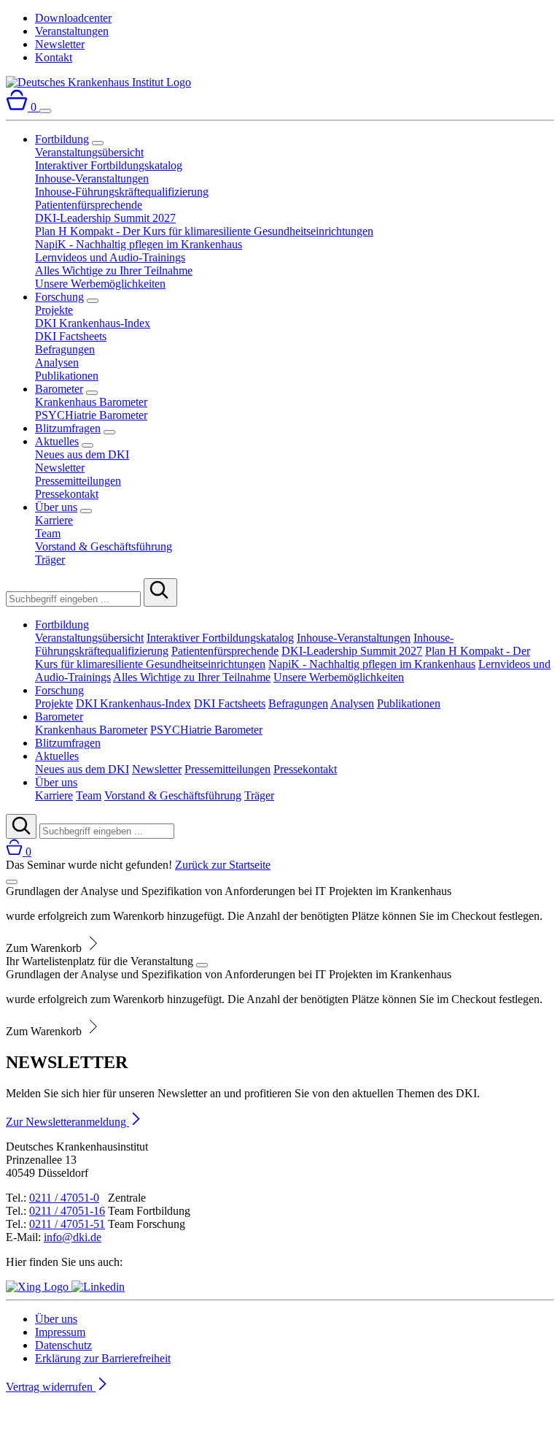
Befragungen (65, 349)
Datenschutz (63, 1345)
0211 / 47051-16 (67, 1211)
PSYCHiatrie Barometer (91, 415)
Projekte (54, 310)
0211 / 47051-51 (67, 1224)
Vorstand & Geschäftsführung (103, 546)
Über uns (56, 507)
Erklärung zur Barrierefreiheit (103, 1358)
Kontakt (53, 57)
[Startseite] (98, 82)
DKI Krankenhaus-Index (92, 323)
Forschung (59, 297)
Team (48, 533)
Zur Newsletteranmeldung (67, 1122)
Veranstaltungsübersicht (89, 152)
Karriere (54, 520)
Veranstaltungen (72, 31)
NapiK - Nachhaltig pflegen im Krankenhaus (138, 244)
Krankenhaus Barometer (91, 402)
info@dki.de (72, 1237)
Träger (50, 559)
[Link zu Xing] (38, 1287)
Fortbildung (62, 139)
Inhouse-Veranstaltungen (92, 178)
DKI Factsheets (70, 336)
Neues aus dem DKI (82, 454)
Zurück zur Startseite (223, 865)
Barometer (59, 389)
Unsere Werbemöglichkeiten (100, 283)
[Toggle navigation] (45, 111)
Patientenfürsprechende (88, 205)
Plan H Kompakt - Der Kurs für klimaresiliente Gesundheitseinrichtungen (204, 231)
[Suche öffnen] (21, 826)
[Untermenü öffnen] (98, 143)
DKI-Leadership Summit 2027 (105, 218)
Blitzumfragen (68, 428)
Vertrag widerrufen (51, 1387)
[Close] (12, 882)
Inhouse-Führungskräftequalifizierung (122, 191)
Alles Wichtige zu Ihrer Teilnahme (113, 270)
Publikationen (66, 375)
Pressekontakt (66, 494)
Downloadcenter (73, 18)
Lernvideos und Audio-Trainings (110, 257)
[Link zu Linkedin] (98, 1287)
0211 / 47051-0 (64, 1197)
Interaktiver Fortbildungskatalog (108, 165)
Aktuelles (57, 441)
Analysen (57, 362)
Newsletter (60, 44)
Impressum (60, 1332)
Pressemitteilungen (78, 481)
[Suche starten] (160, 592)
